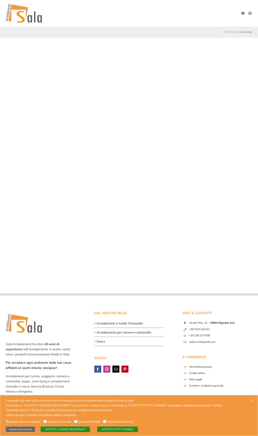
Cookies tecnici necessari (25, 421)
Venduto (21, 132)
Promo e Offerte (116, 132)
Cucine (101, 132)
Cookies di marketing (120, 421)
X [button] (251, 400)
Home (233, 31)
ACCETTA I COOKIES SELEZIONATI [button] (65, 429)
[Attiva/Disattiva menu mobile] (250, 13)
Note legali (195, 379)
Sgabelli (132, 132)
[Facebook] (97, 369)
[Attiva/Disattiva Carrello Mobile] (243, 13)
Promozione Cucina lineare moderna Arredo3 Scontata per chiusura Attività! (127, 121)
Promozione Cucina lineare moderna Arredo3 (207, 123)
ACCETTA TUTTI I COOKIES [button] (117, 429)
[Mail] (115, 369)
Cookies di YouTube (59, 421)
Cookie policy (197, 373)
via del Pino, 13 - (212, 322)
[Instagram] (106, 369)
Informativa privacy (200, 366)
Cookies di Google (89, 421)
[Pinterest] (124, 369)
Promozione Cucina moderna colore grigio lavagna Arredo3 (41, 121)
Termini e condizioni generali (206, 385)
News (101, 341)
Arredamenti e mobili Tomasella (120, 323)
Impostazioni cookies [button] (20, 429)
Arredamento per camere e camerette (124, 332)
